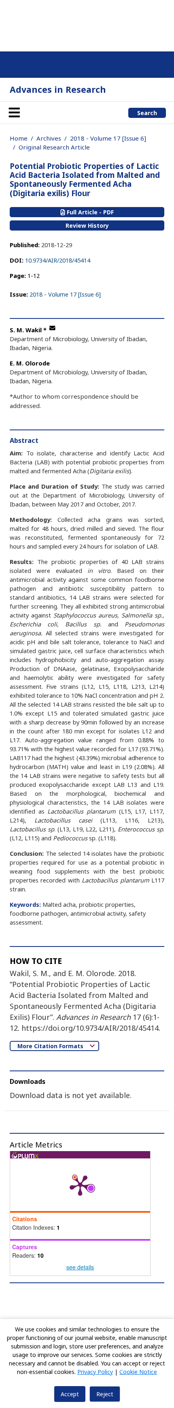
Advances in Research (58, 89)
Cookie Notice (138, 1372)
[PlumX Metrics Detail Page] (80, 1184)
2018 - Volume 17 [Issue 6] (108, 138)
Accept (70, 1394)
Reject (104, 1394)
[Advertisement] (87, 24)
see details (80, 1267)
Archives (48, 138)
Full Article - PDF (89, 212)
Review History (87, 225)
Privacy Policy (95, 1372)
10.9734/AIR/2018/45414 (57, 260)
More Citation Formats (51, 1046)
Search (147, 113)
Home (19, 138)
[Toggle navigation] (14, 112)
